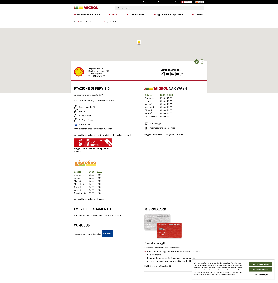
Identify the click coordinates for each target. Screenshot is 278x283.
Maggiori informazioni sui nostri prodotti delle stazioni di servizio (103, 135)
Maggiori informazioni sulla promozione (91, 149)
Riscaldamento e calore (88, 14)
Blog (144, 2)
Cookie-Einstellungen (261, 275)
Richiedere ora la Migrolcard (157, 266)
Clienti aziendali (137, 14)
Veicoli (115, 14)
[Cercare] (118, 8)
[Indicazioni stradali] (196, 61)
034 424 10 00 (99, 75)
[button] (139, 42)
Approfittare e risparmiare (170, 14)
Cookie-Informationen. (228, 274)
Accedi (201, 2)
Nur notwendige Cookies (261, 269)
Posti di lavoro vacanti (164, 2)
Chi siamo (199, 14)
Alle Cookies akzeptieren (261, 264)
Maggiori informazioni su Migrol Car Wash (163, 134)
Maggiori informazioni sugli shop (88, 199)
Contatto (152, 2)
